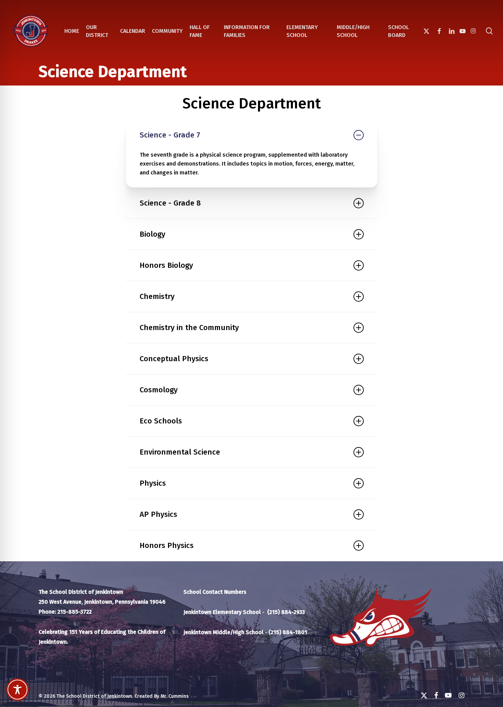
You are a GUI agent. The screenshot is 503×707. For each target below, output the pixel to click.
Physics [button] (153, 483)
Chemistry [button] (157, 296)
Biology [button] (152, 234)
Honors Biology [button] (166, 265)
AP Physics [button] (158, 514)
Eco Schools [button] (161, 420)
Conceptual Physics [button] (174, 358)
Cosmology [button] (159, 389)
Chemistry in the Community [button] (189, 327)
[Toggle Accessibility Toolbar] (17, 689)
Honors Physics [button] (167, 545)
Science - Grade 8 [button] (170, 203)
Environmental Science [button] (180, 452)
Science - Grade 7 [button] (170, 135)
